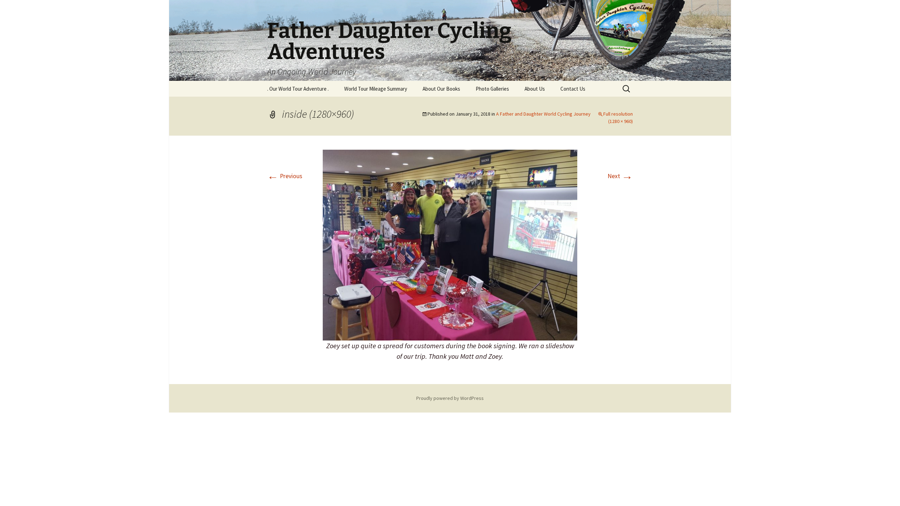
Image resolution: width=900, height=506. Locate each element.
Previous (284, 176)
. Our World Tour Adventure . (298, 88)
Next (620, 176)
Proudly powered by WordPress (450, 398)
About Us (535, 88)
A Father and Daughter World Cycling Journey (543, 114)
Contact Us (572, 88)
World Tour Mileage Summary (375, 88)
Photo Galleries (492, 88)
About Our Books (441, 88)
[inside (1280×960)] (450, 244)
